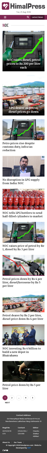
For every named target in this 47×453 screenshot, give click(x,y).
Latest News (37, 17)
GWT (29, 447)
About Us (6, 442)
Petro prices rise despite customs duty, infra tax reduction (19, 147)
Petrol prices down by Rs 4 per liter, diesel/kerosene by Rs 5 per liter (22, 282)
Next (7, 402)
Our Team (18, 442)
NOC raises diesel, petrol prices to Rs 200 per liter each (23, 63)
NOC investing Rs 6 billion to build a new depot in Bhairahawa (22, 352)
